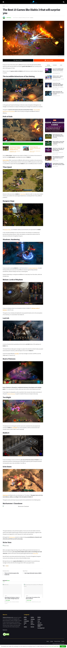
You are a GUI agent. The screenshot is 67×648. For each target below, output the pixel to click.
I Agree (63, 646)
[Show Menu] (3, 2)
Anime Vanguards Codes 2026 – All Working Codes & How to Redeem (53, 128)
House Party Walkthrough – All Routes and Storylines (58, 69)
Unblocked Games (40, 625)
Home (4, 5)
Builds (25, 617)
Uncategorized (41, 628)
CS (24, 624)
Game (25, 623)
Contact (62, 641)
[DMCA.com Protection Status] (6, 634)
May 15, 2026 (55, 166)
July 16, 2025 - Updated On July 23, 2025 (35, 151)
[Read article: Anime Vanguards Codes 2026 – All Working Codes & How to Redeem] (54, 125)
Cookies (51, 641)
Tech (39, 621)
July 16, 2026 (55, 138)
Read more (5, 630)
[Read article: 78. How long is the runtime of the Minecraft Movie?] (26, 148)
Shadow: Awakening (33, 268)
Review (32, 626)
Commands (26, 621)
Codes (25, 619)
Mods (32, 621)
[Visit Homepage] (33, 2)
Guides (32, 617)
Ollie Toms (29, 600)
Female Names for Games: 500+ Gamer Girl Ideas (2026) (58, 164)
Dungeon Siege (7, 229)
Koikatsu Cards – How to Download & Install (58, 77)
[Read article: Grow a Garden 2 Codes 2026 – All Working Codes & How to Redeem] (48, 143)
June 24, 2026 (55, 160)
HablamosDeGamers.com (8, 617)
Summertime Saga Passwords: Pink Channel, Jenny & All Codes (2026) (58, 84)
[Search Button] (63, 2)
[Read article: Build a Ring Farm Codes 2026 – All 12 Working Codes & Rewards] (48, 136)
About (48, 641)
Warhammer (12, 537)
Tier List (39, 623)
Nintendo (32, 624)
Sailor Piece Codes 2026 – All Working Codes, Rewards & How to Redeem (58, 149)
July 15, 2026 (55, 145)
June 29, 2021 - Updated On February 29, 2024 (21, 17)
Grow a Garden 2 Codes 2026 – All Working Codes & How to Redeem (58, 142)
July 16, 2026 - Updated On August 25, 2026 (54, 130)
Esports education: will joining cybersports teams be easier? (58, 92)
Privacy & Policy (57, 641)
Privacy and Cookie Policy (53, 646)
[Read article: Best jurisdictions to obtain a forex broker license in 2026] (48, 158)
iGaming (32, 619)
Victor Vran (35, 553)
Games (7, 5)
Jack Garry (9, 17)
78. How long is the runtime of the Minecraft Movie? (35, 148)
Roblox (39, 617)
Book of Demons (11, 393)
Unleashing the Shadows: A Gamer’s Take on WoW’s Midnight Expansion (15, 148)
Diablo (7, 565)
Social (39, 619)
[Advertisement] (55, 107)
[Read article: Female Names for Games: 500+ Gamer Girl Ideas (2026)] (48, 165)
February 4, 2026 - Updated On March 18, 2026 (15, 151)
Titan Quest (23, 194)
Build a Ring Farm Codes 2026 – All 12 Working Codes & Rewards (58, 136)
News (32, 623)
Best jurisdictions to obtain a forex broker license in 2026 (58, 158)
